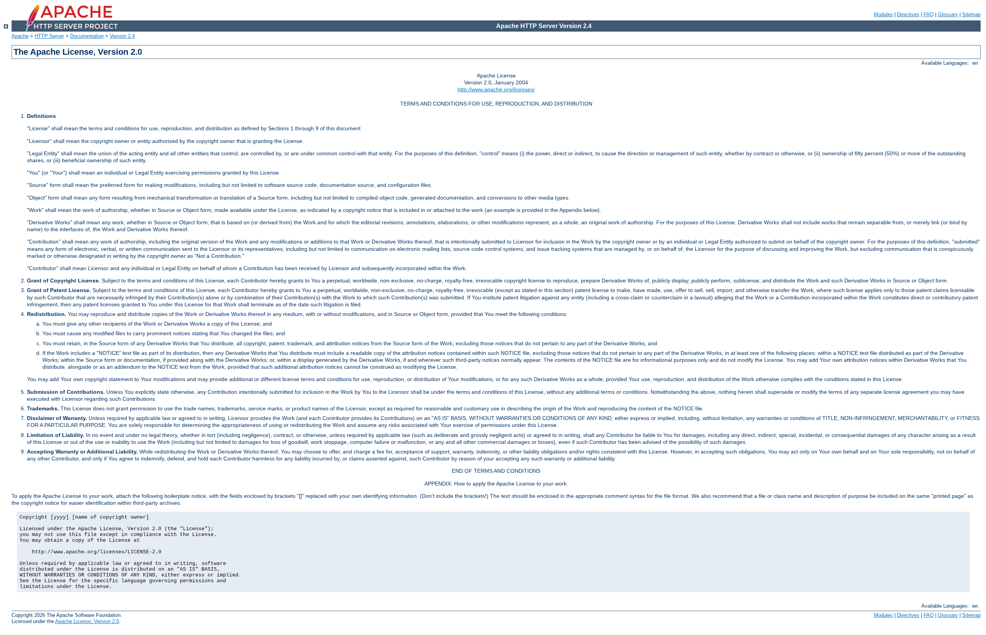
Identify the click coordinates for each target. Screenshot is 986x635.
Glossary (948, 14)
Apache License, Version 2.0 (87, 621)
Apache (20, 36)
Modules (883, 14)
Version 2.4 (122, 36)
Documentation (87, 36)
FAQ (929, 14)
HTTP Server (49, 36)
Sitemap (971, 14)
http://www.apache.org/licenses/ (496, 89)
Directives (908, 14)
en (975, 63)
